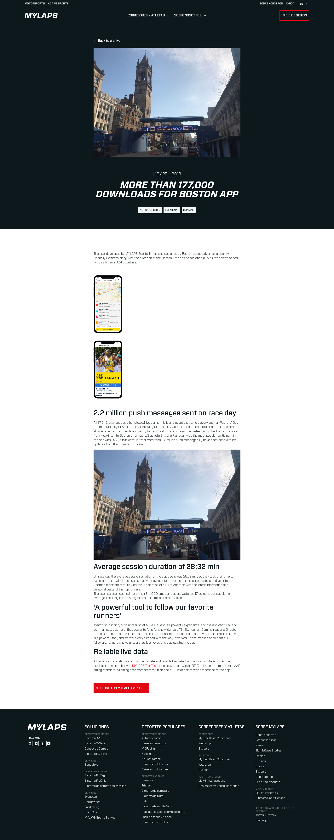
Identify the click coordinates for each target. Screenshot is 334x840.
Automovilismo (151, 738)
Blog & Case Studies (269, 750)
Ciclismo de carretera (155, 790)
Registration (93, 802)
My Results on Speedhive (215, 738)
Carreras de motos (154, 743)
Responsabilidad (266, 740)
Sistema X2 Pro (95, 743)
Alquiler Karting (151, 759)
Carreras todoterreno (156, 769)
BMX (144, 801)
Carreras (147, 780)
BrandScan (92, 812)
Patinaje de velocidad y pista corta (163, 811)
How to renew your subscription (219, 786)
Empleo (260, 756)
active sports (150, 210)
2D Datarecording (267, 792)
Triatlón (146, 785)
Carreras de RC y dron (155, 764)
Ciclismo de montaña (155, 806)
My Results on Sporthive (214, 759)
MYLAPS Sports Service (100, 817)
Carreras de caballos (155, 822)
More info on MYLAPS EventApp (121, 688)
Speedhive (91, 764)
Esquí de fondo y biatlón (157, 817)
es (301, 4)
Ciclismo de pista (153, 796)
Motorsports (35, 3)
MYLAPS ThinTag (144, 665)
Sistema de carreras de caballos (105, 786)
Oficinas (261, 761)
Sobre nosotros (271, 3)
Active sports (58, 3)
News (259, 745)
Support (204, 748)
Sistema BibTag (95, 775)
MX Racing (148, 748)
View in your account (212, 780)
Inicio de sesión (294, 15)
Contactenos (264, 776)
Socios (260, 766)
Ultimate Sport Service (270, 798)
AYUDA (290, 3)
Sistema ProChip (95, 780)
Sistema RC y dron (96, 753)
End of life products (268, 782)
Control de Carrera (96, 748)
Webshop (205, 743)
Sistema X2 (92, 738)
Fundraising (92, 807)
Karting (146, 753)
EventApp (172, 210)
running (188, 210)
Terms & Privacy (266, 815)
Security (261, 820)
